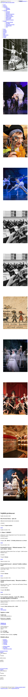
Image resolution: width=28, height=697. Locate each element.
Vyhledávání (3, 1)
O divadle (8, 11)
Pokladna (8, 8)
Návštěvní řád (8, 25)
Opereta (4, 30)
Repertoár (8, 12)
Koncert (4, 32)
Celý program (3, 609)
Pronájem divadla (9, 22)
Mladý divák (5, 35)
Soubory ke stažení (10, 19)
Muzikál (5, 31)
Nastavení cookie (4, 688)
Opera (4, 29)
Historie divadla (9, 15)
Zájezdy (4, 36)
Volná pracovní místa (10, 24)
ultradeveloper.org (15, 688)
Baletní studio (8, 17)
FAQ (7, 26)
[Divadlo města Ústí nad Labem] (7, 2)
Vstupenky (5, 641)
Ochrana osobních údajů (20, 687)
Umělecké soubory (9, 16)
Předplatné (8, 9)
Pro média (8, 23)
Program (5, 639)
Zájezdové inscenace (10, 14)
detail (2, 527)
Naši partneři (8, 18)
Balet (4, 33)
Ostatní (4, 37)
